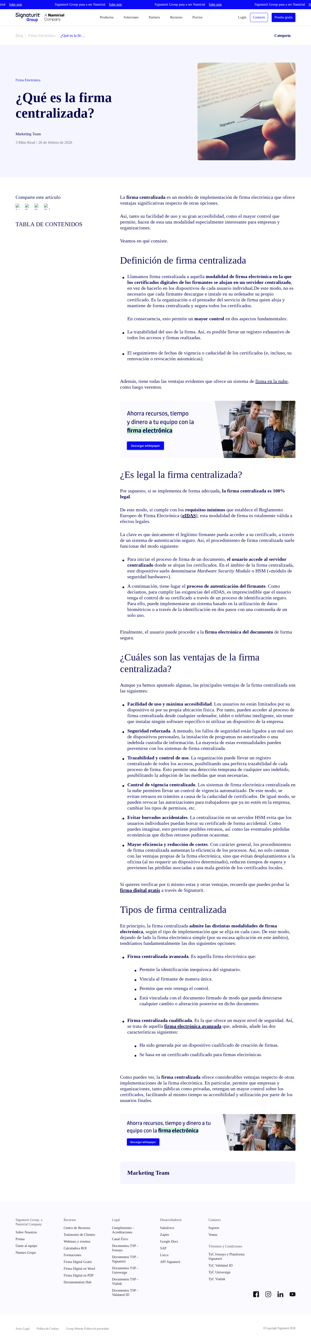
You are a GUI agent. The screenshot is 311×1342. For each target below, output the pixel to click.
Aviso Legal (22, 1328)
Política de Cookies (48, 1328)
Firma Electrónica (41, 35)
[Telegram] (47, 206)
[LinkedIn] (18, 206)
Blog (19, 35)
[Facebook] (28, 206)
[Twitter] (37, 206)
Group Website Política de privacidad (87, 1328)
